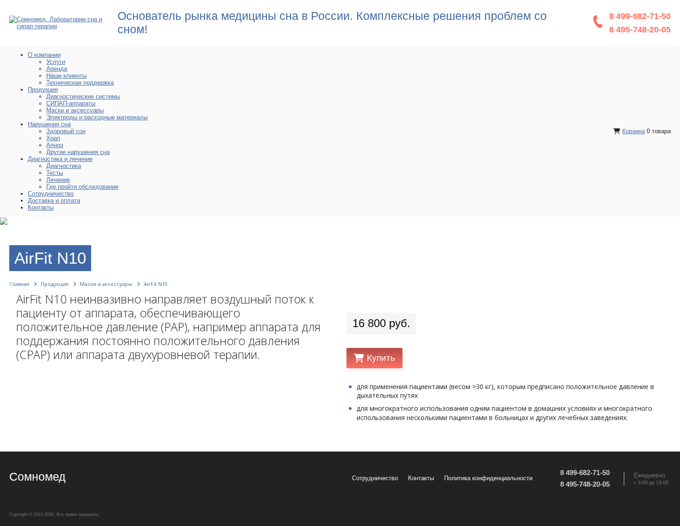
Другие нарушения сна (78, 152)
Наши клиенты (66, 75)
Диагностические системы (83, 96)
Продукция (43, 89)
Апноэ (54, 145)
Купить (381, 358)
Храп (53, 138)
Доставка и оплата (54, 200)
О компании (44, 54)
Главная (19, 283)
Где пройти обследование (82, 186)
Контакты (41, 207)
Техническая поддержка (80, 82)
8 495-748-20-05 (640, 29)
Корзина (633, 131)
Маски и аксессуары (75, 110)
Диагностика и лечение (60, 158)
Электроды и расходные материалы (97, 117)
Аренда (56, 68)
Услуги (55, 61)
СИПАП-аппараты (70, 103)
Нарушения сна (49, 124)
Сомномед (37, 476)
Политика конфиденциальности (488, 478)
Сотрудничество (51, 193)
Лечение (58, 179)
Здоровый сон (66, 131)
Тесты (54, 172)
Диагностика (63, 165)
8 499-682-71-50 (640, 16)
